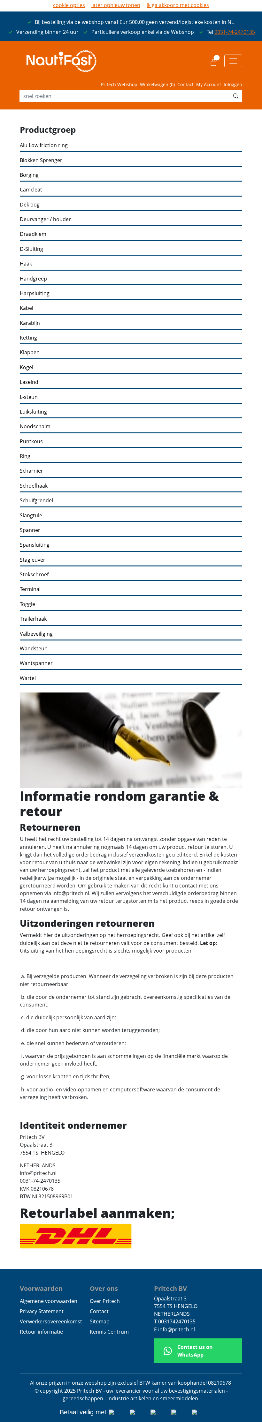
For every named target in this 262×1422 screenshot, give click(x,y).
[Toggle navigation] (233, 61)
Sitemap (100, 1321)
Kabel (26, 308)
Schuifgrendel (36, 501)
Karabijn (30, 323)
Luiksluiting (33, 412)
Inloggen (233, 84)
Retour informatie (41, 1331)
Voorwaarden (41, 1288)
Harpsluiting (35, 293)
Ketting (28, 338)
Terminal (30, 589)
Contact (185, 84)
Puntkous (31, 441)
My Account (208, 84)
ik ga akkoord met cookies (178, 5)
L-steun (29, 397)
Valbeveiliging (36, 634)
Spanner (30, 530)
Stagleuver (32, 560)
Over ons (104, 1288)
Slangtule (31, 516)
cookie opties (69, 5)
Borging (29, 175)
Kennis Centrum (109, 1331)
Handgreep (33, 279)
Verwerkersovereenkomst (51, 1321)
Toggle (27, 604)
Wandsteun (34, 649)
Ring (25, 456)
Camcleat (31, 190)
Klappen (30, 352)
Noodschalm (35, 426)
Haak (26, 264)
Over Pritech (105, 1301)
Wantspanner (36, 663)
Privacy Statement (42, 1311)
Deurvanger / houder (45, 219)
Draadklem (33, 234)
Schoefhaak (34, 486)
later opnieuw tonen (115, 5)
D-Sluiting (31, 249)
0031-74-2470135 (234, 31)
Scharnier (31, 471)
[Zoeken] (235, 96)
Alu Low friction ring (44, 145)
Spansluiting (35, 545)
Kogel (26, 367)
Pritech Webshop (119, 84)
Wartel (28, 678)
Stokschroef (34, 575)
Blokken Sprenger (41, 160)
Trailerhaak (33, 619)
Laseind (29, 382)
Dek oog (30, 205)
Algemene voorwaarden (48, 1301)
